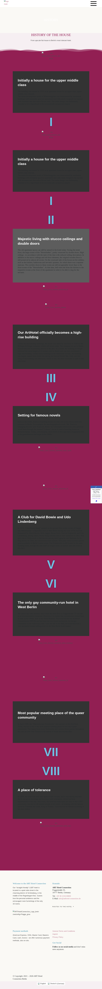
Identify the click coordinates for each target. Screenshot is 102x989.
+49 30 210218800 (63, 896)
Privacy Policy (57, 937)
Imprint (55, 934)
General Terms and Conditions (63, 931)
